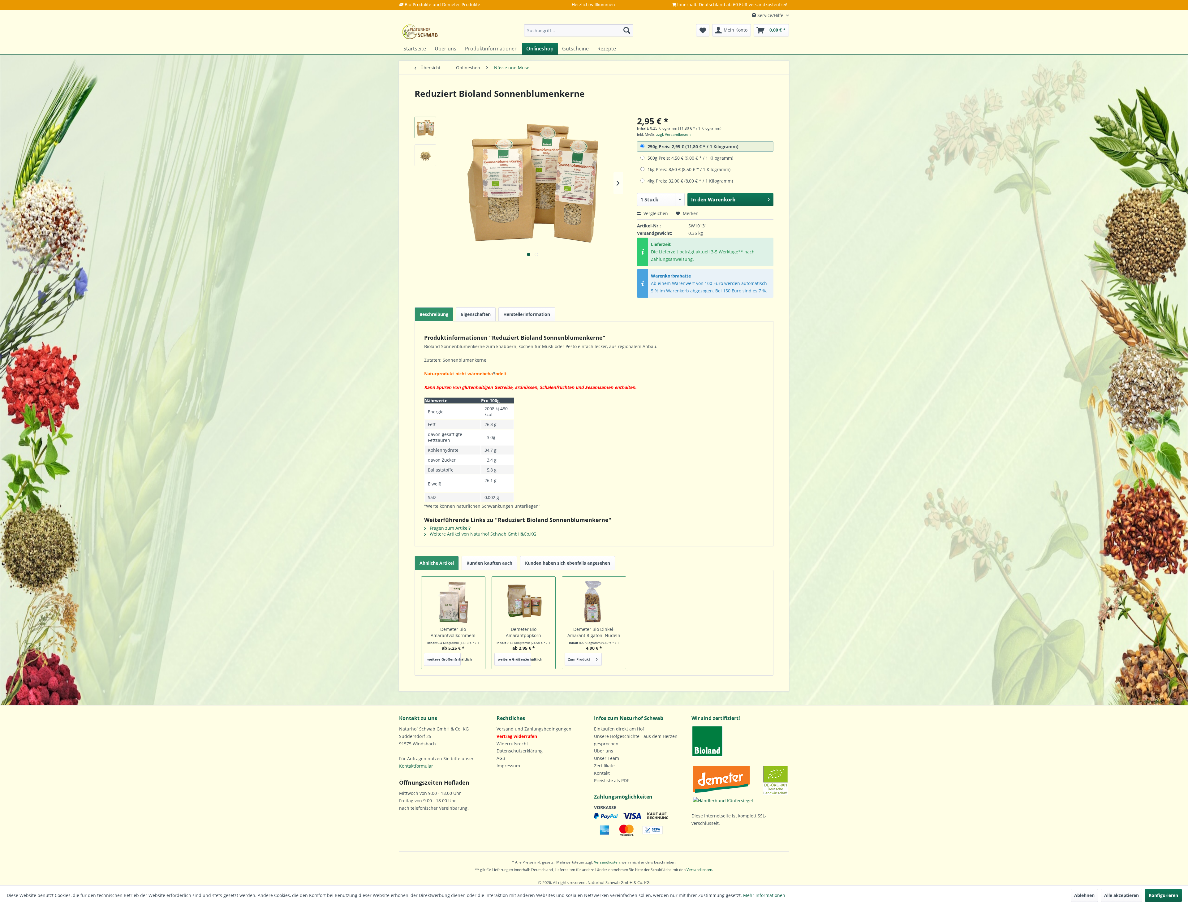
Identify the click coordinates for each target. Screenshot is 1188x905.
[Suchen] (626, 30)
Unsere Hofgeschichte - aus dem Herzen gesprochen (636, 740)
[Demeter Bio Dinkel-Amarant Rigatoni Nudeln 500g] (594, 601)
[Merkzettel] (702, 30)
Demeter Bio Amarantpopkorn (523, 632)
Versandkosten (607, 862)
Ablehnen (1084, 895)
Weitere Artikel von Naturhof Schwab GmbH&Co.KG (482, 534)
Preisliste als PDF (611, 780)
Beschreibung (434, 314)
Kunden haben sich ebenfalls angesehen (567, 563)
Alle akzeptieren (1121, 895)
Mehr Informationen (764, 895)
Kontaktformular (416, 766)
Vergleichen (655, 213)
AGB (501, 758)
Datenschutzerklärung (520, 751)
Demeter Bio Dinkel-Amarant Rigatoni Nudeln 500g (593, 632)
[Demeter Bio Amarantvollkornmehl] (453, 601)
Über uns (603, 751)
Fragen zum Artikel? (449, 528)
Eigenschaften (476, 314)
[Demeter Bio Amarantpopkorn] (523, 601)
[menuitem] (578, 30)
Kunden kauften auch (489, 563)
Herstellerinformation (526, 314)
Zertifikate (604, 766)
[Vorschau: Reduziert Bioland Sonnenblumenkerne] (425, 127)
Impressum (508, 766)
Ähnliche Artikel (437, 563)
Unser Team (606, 758)
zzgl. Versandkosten (673, 134)
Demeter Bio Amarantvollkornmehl (453, 632)
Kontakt (602, 773)
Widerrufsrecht (512, 744)
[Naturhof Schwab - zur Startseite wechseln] (420, 32)
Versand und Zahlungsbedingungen (534, 729)
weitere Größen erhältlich (444, 659)
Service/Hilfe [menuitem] (770, 15)
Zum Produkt (579, 659)
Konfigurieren (1163, 895)
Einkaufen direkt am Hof (619, 729)
